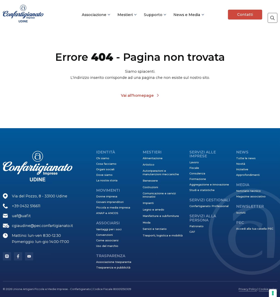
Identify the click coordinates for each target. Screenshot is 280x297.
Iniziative (242, 169)
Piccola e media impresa (113, 207)
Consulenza (197, 173)
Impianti (148, 203)
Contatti (245, 14)
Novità (240, 163)
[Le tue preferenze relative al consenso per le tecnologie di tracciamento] (273, 293)
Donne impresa (106, 196)
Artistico (148, 164)
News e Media (186, 15)
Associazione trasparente (113, 262)
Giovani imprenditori (110, 202)
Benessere (150, 180)
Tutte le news (246, 158)
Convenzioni (104, 234)
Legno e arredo (153, 209)
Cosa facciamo (106, 163)
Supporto (153, 15)
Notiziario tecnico (248, 190)
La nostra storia (106, 180)
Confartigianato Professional (209, 206)
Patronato (196, 226)
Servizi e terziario (155, 228)
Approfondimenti (248, 174)
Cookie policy (268, 289)
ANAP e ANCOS (107, 213)
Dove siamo (104, 174)
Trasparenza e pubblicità (113, 267)
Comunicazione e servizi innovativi (159, 195)
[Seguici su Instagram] (7, 256)
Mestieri (125, 15)
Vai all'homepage (137, 95)
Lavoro (194, 162)
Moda (146, 222)
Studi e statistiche (202, 190)
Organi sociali (105, 169)
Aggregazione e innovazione (209, 184)
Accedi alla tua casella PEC (254, 228)
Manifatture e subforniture (161, 216)
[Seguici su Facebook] (18, 256)
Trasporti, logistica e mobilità (163, 235)
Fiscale (194, 167)
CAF (192, 231)
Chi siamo (102, 158)
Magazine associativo (251, 196)
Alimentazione (153, 158)
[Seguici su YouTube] (29, 256)
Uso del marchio (107, 246)
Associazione (94, 15)
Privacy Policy (248, 289)
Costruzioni (150, 187)
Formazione (197, 179)
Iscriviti (241, 212)
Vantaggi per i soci (109, 229)
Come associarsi (107, 240)
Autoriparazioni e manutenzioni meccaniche (161, 172)
